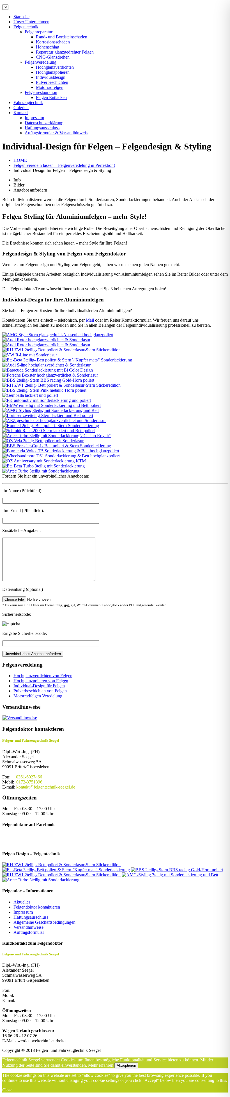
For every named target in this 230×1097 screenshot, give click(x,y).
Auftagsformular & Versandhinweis (56, 132)
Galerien (21, 107)
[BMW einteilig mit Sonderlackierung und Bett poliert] (51, 405)
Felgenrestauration (41, 92)
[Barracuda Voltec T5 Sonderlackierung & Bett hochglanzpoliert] (60, 450)
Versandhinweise (28, 927)
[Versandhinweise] (19, 717)
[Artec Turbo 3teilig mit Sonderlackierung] (40, 471)
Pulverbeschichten (52, 82)
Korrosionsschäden (53, 42)
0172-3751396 (29, 782)
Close (7, 1089)
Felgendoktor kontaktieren (36, 907)
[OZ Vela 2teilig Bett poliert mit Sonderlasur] (43, 440)
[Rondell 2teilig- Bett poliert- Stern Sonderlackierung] (50, 425)
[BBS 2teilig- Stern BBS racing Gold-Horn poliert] (48, 380)
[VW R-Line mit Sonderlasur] (29, 354)
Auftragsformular (28, 932)
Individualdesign (50, 77)
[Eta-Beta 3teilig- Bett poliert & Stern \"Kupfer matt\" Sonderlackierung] (67, 360)
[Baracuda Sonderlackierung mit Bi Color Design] (47, 370)
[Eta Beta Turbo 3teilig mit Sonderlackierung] (43, 466)
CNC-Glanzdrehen (53, 57)
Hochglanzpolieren (53, 72)
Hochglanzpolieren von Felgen (40, 680)
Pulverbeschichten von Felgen (40, 690)
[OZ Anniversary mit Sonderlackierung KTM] (44, 460)
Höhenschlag (47, 47)
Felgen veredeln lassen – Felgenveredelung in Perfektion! (64, 165)
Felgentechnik (25, 26)
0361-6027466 (29, 777)
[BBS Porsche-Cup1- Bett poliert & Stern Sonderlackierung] (56, 445)
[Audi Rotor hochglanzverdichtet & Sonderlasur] (46, 339)
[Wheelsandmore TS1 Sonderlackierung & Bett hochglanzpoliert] (61, 455)
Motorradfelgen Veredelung (37, 695)
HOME (20, 160)
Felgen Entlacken (51, 97)
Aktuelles (21, 902)
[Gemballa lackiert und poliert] (30, 395)
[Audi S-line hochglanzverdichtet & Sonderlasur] (46, 365)
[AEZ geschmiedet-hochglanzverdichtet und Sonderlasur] (54, 420)
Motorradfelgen (49, 87)
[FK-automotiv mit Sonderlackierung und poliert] (46, 400)
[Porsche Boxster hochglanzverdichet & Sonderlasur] (50, 375)
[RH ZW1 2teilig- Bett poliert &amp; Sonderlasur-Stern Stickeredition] (61, 864)
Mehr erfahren (100, 1065)
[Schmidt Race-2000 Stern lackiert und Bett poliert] (48, 430)
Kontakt (20, 112)
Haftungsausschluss (42, 127)
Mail (90, 320)
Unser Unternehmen (31, 21)
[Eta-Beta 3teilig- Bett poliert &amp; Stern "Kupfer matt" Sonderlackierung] (66, 869)
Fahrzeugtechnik (28, 102)
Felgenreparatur (38, 31)
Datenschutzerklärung (44, 122)
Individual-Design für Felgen (39, 685)
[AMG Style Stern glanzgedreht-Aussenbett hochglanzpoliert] (57, 334)
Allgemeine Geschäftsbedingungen (44, 922)
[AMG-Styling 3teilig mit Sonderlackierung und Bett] (50, 410)
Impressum (34, 117)
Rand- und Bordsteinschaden (61, 36)
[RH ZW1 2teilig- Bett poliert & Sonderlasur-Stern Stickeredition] (61, 349)
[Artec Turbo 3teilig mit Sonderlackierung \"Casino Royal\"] (56, 435)
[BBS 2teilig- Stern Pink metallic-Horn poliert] (44, 390)
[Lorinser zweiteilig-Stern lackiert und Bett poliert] (47, 415)
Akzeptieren (126, 1065)
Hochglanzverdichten (55, 67)
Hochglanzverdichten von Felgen (42, 675)
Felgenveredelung (40, 62)
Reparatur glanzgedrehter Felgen (65, 52)
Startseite (21, 16)
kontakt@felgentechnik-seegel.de (45, 787)
